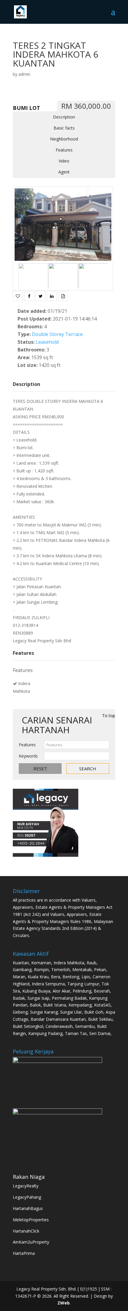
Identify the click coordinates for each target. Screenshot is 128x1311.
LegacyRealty (25, 1186)
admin (24, 74)
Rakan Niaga (29, 1176)
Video (64, 161)
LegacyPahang (27, 1197)
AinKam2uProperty (31, 1242)
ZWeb (63, 1303)
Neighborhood (64, 139)
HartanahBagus (28, 1208)
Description (64, 117)
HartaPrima (24, 1253)
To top (108, 715)
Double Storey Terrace (57, 334)
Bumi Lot (26, 107)
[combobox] (76, 745)
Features (64, 150)
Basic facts (64, 128)
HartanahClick (26, 1231)
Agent (64, 172)
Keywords (28, 756)
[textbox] (76, 744)
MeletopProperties (31, 1219)
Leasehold (47, 342)
